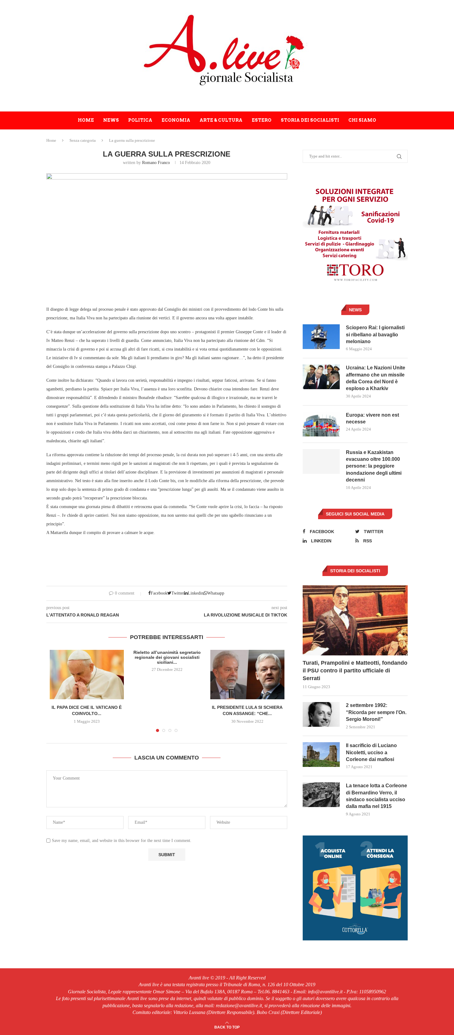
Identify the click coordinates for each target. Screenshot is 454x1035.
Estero (261, 120)
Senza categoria (82, 140)
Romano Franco (156, 162)
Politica (140, 120)
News (111, 120)
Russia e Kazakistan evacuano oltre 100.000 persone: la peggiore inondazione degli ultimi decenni (373, 466)
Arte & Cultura (221, 120)
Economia (176, 120)
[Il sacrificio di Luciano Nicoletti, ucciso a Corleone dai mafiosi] (321, 754)
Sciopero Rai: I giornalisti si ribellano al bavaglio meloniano (375, 334)
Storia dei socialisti (310, 120)
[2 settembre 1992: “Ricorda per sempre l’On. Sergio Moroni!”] (321, 714)
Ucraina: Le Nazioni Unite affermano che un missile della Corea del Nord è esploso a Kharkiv (375, 378)
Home (86, 120)
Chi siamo (362, 120)
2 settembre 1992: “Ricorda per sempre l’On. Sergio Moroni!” (376, 712)
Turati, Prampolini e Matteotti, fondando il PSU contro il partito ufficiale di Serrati (355, 670)
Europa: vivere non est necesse (372, 418)
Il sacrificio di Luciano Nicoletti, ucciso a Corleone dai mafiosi (371, 752)
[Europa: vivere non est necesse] (321, 424)
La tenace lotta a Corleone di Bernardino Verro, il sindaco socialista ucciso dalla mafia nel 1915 (376, 796)
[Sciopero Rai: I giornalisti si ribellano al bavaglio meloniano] (321, 336)
